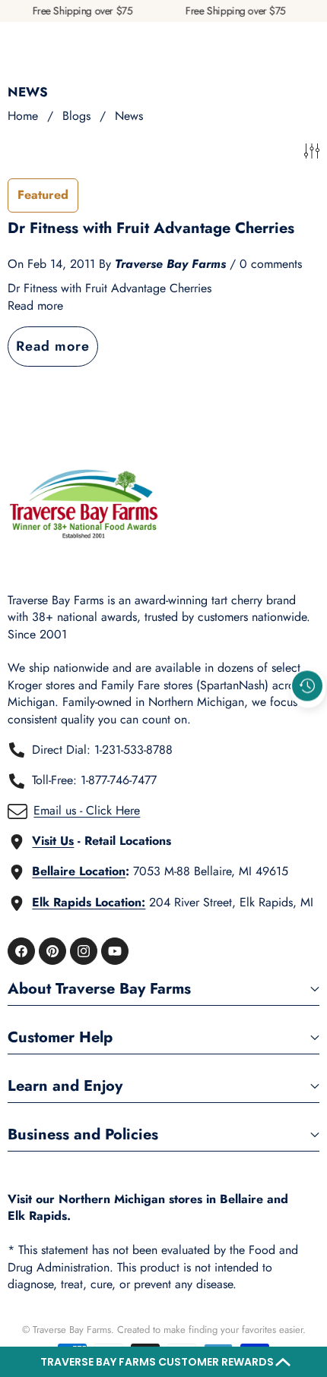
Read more (35, 306)
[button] (163, 1362)
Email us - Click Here (86, 810)
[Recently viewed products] (307, 686)
